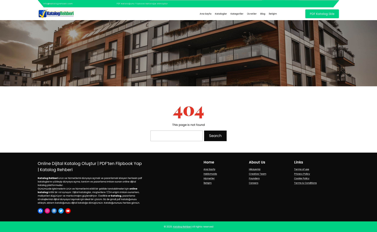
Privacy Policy (302, 174)
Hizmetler (209, 178)
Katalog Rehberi (182, 226)
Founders (254, 178)
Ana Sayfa (209, 169)
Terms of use (301, 169)
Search (215, 135)
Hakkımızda (210, 174)
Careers (253, 183)
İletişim (208, 183)
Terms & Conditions (305, 183)
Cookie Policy (301, 178)
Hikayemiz (255, 169)
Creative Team (257, 174)
